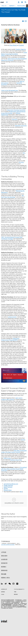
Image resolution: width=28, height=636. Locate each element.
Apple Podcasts (8, 487)
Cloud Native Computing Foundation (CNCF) (14, 54)
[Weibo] (5, 584)
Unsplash (21, 45)
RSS (21, 492)
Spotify (6, 488)
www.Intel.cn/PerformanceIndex (7, 544)
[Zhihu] (17, 584)
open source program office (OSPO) (11, 398)
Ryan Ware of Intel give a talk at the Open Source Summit (14, 451)
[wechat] (9, 584)
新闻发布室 (4, 570)
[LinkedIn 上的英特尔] (2, 584)
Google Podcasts (8, 485)
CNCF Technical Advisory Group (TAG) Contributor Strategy (11, 238)
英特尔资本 (4, 556)
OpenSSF (14, 119)
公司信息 (3, 552)
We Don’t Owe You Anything (12, 196)
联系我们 (3, 567)
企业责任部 (4, 559)
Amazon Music (8, 490)
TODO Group (7, 458)
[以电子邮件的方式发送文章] (25, 21)
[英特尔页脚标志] (4, 621)
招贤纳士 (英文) (5, 577)
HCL (24, 153)
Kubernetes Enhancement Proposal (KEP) (10, 339)
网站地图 (3, 574)
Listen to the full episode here (9, 90)
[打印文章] (23, 21)
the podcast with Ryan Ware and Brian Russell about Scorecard (14, 469)
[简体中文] (22, 2)
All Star (23, 439)
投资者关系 (4, 563)
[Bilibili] (13, 584)
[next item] (27, 5)
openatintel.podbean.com (11, 484)
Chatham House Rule (16, 460)
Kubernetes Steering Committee (16, 110)
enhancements (12, 317)
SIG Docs (21, 162)
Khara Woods (13, 45)
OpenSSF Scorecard (20, 125)
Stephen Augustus (21, 49)
